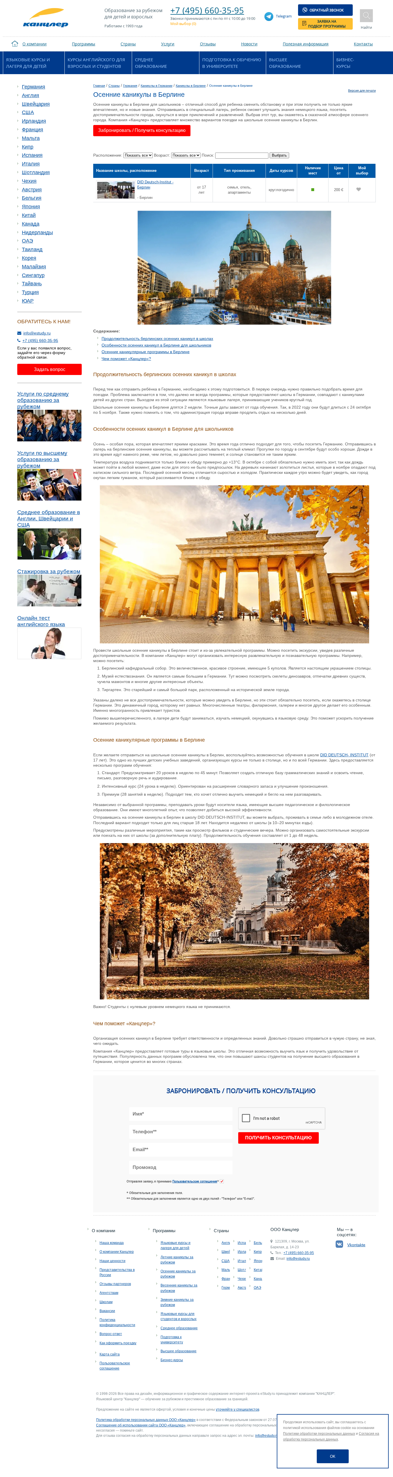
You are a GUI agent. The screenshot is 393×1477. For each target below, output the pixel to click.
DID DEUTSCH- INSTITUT (344, 755)
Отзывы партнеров (115, 1284)
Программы (164, 1230)
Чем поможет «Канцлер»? (126, 358)
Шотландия (36, 172)
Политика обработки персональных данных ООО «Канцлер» (146, 1420)
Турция (30, 292)
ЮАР (28, 301)
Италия (31, 164)
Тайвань (32, 283)
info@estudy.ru (37, 333)
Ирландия (34, 121)
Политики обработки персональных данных (319, 1434)
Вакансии (107, 1311)
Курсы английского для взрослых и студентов (96, 63)
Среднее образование (151, 63)
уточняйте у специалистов (237, 1409)
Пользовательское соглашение (115, 1365)
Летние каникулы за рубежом (177, 1259)
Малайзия (34, 267)
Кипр (27, 147)
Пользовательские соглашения (194, 1181)
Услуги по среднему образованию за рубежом (43, 400)
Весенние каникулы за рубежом (179, 1288)
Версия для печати (362, 90)
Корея (29, 258)
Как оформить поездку (118, 1343)
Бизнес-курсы (345, 63)
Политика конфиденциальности (117, 1322)
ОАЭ (27, 241)
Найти (366, 27)
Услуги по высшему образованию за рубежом (42, 459)
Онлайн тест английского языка (41, 621)
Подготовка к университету (172, 1339)
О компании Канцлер (117, 1252)
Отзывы (208, 44)
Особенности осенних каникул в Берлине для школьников (156, 345)
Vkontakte (356, 1245)
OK (332, 1456)
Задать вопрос (49, 369)
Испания (32, 155)
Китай (29, 215)
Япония (31, 206)
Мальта (31, 138)
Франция (32, 129)
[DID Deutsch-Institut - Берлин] (116, 190)
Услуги (167, 44)
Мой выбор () (183, 23)
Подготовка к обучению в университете (231, 63)
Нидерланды (37, 232)
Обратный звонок (327, 10)
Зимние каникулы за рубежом (177, 1302)
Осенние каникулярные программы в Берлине (146, 351)
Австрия (32, 190)
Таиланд (32, 249)
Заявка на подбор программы (327, 24)
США (28, 112)
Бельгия (31, 198)
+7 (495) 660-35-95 (207, 10)
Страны (221, 1230)
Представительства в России (117, 1272)
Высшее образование (285, 63)
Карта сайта (110, 1354)
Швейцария (36, 104)
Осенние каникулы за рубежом (178, 1273)
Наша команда (112, 1243)
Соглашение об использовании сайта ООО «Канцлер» (141, 1425)
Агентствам (109, 1293)
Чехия (29, 181)
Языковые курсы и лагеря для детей (28, 63)
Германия (33, 87)
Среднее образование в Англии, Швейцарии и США (48, 518)
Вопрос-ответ (111, 1334)
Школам (106, 1302)
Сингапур (33, 275)
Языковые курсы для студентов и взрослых (179, 1316)
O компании (103, 1230)
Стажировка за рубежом (48, 571)
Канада (30, 224)
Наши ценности (112, 1261)
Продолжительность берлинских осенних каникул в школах (157, 338)
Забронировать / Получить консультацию (142, 130)
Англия (30, 95)
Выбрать (279, 155)
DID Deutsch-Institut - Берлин (155, 184)
